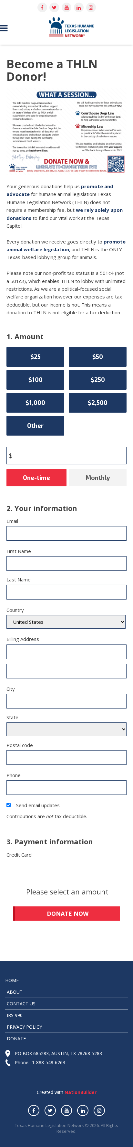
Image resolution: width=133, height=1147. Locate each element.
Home (12, 980)
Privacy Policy (24, 1027)
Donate (16, 1038)
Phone (13, 775)
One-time (36, 477)
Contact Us (21, 1004)
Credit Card (19, 854)
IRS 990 (15, 1015)
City (10, 689)
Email (12, 521)
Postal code (19, 745)
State (12, 717)
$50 (97, 356)
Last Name (18, 579)
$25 (35, 356)
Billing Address (22, 639)
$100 (35, 379)
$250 (98, 379)
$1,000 (35, 402)
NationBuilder (80, 1092)
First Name (18, 551)
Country (15, 610)
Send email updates (38, 805)
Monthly (98, 477)
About (15, 992)
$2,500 (97, 402)
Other (35, 425)
